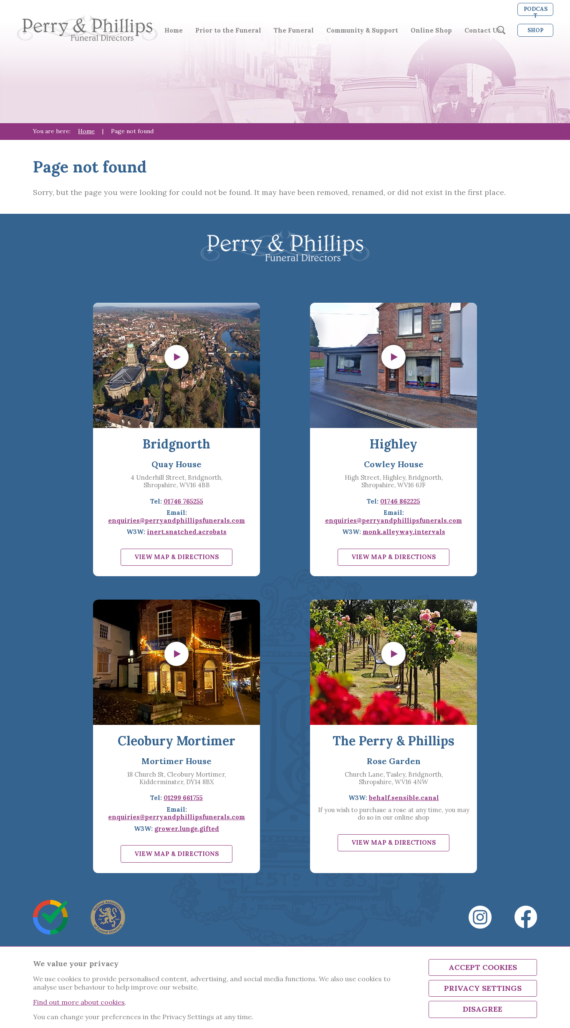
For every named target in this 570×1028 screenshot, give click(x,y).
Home (173, 30)
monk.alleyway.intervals (404, 532)
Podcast (535, 10)
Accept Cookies (483, 967)
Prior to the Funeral (228, 30)
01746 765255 (183, 501)
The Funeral (294, 30)
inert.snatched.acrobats (187, 532)
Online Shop (431, 30)
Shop (535, 30)
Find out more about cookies (79, 1002)
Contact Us (482, 30)
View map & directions (176, 557)
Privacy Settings (483, 988)
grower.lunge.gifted (186, 829)
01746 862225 (400, 501)
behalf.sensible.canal (404, 798)
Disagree (482, 1009)
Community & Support (362, 30)
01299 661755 (183, 798)
